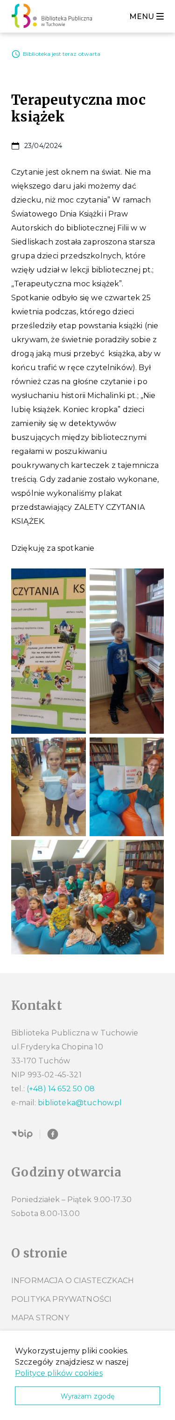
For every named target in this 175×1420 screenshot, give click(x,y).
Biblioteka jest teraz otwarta (61, 53)
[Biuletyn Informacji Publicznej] (22, 1134)
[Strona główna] (54, 16)
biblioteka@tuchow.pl (80, 1102)
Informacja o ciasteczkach (72, 1280)
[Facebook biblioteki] (52, 1134)
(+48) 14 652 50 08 (61, 1088)
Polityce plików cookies (59, 1373)
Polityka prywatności (61, 1299)
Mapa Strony (40, 1317)
